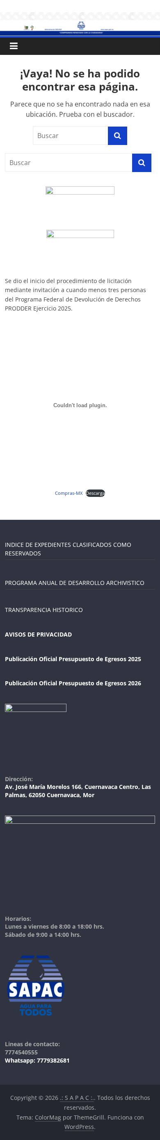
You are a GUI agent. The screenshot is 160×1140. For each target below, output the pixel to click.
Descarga (95, 493)
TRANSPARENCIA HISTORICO (44, 610)
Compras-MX (68, 493)
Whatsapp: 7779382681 (37, 1060)
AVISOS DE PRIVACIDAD (38, 634)
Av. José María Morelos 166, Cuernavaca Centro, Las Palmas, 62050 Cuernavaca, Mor (78, 791)
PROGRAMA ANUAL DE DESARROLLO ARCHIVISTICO (74, 583)
